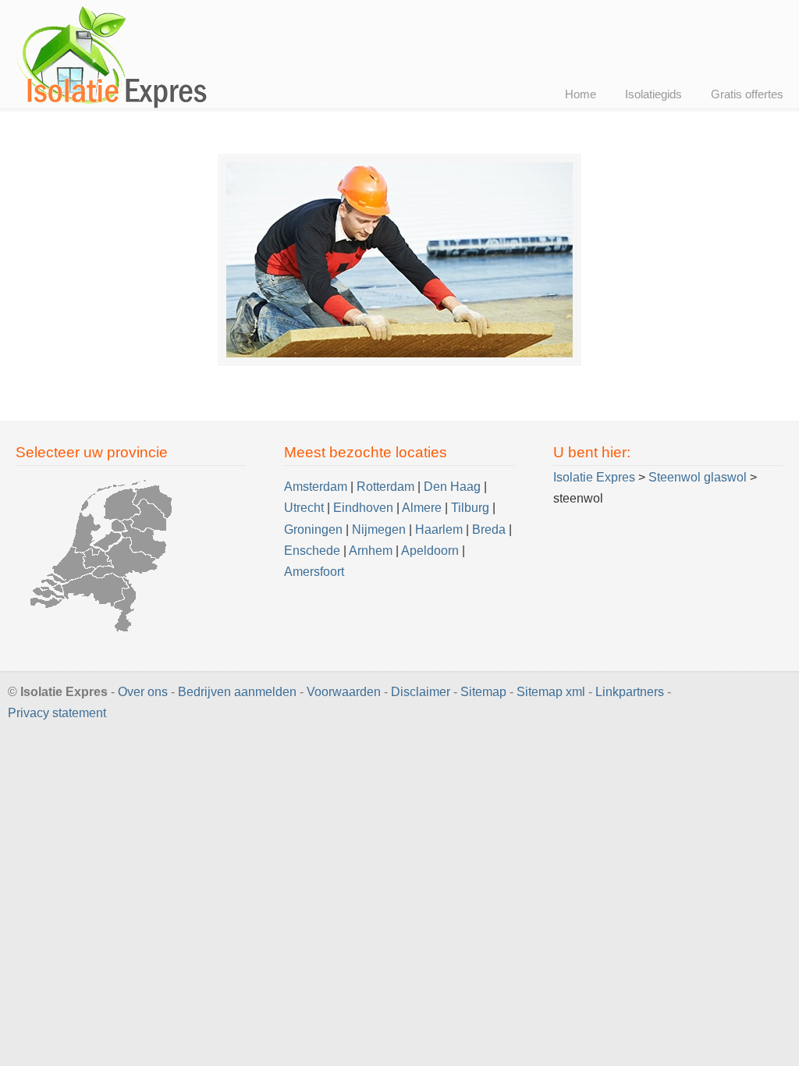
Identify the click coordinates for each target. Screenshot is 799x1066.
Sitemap (483, 691)
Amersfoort (314, 571)
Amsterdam (315, 486)
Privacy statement (57, 713)
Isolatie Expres (113, 56)
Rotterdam (385, 486)
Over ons (143, 691)
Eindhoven (363, 507)
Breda (489, 529)
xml (575, 691)
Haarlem (439, 529)
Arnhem (370, 550)
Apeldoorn (430, 550)
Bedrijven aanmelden (237, 691)
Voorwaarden (344, 691)
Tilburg (470, 507)
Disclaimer (420, 691)
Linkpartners (629, 691)
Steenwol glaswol (697, 477)
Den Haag (452, 486)
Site (527, 691)
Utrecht (304, 507)
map (550, 691)
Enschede (312, 550)
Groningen (313, 529)
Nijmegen (379, 529)
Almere (422, 507)
